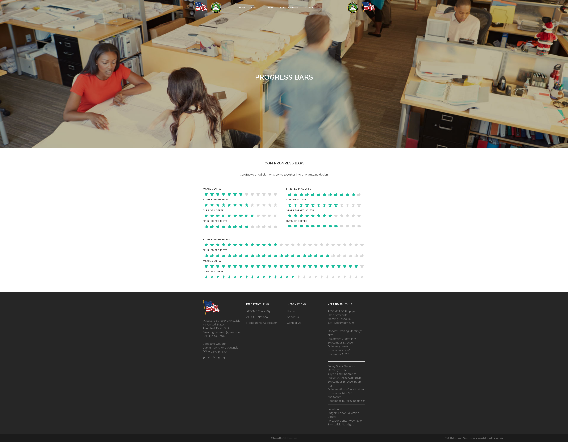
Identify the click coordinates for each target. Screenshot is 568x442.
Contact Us (294, 322)
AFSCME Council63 (258, 311)
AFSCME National (257, 317)
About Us (293, 317)
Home (291, 311)
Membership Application (261, 322)
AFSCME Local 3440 (289, 438)
